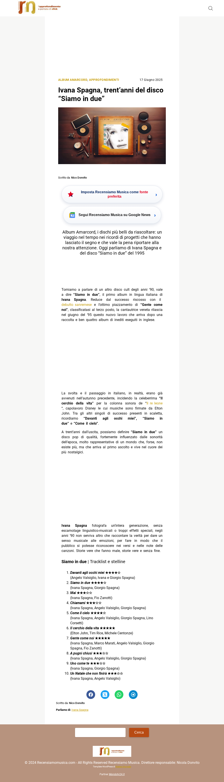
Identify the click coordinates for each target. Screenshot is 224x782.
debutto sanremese (76, 305)
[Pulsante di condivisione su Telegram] (133, 694)
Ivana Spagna (80, 709)
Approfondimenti (104, 80)
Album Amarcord (72, 80)
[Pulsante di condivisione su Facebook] (90, 694)
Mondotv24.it (117, 774)
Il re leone (155, 403)
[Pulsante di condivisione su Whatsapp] (119, 694)
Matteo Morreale (123, 767)
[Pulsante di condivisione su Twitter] (105, 694)
